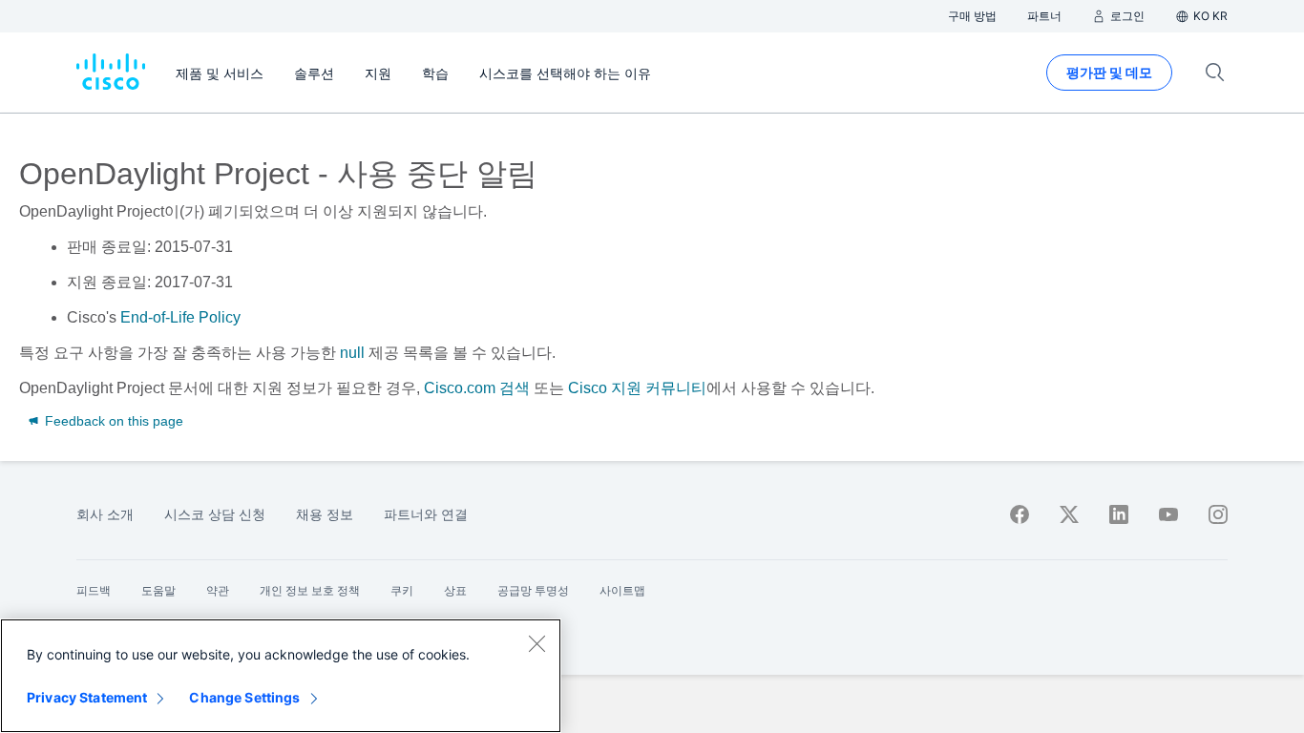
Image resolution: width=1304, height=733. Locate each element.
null (352, 353)
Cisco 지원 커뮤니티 (637, 388)
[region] (280, 675)
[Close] (536, 643)
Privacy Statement (87, 697)
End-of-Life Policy (180, 317)
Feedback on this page (112, 421)
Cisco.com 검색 (477, 388)
